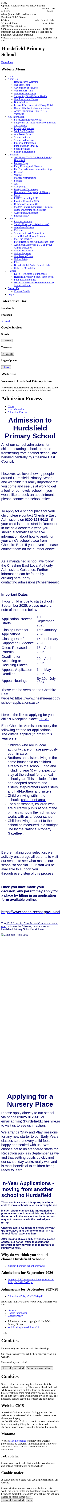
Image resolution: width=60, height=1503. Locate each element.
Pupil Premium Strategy (26, 145)
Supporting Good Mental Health (30, 96)
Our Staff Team (22, 84)
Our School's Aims (23, 90)
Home (11, 76)
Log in (11, 294)
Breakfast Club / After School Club (32, 265)
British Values (21, 102)
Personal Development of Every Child (33, 105)
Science (18, 180)
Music (17, 195)
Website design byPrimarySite (24, 1327)
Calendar (18, 230)
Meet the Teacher (23, 239)
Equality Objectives (24, 128)
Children (12, 271)
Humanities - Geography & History (32, 192)
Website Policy (15, 1315)
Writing (18, 175)
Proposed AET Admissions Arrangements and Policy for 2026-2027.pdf (31, 1281)
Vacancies (19, 113)
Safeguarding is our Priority (28, 119)
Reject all (7, 1368)
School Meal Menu (23, 250)
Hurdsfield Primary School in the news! (34, 276)
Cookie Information (18, 1313)
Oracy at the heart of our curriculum (32, 108)
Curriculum (13, 154)
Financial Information (25, 143)
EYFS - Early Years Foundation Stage (33, 169)
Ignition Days (21, 163)
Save (29, 1500)
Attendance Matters (24, 227)
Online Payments (22, 253)
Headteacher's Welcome (26, 81)
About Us (13, 79)
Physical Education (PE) (26, 201)
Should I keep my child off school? (31, 224)
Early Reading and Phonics (28, 166)
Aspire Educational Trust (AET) (30, 111)
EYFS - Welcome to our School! (30, 273)
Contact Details (22, 291)
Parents (11, 218)
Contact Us (13, 288)
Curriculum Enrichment (26, 212)
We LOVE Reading (24, 131)
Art (15, 183)
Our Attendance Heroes (26, 99)
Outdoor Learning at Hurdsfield (30, 209)
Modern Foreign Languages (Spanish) (33, 207)
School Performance (24, 140)
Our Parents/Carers (23, 256)
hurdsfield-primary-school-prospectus (26, 1266)
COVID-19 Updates (24, 268)
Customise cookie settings (39, 1368)
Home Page (7, 62)
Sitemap (12, 1310)
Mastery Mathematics (25, 177)
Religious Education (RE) (27, 204)
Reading (18, 172)
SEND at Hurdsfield (24, 151)
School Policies (22, 137)
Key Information (16, 116)
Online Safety (21, 259)
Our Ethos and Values (25, 93)
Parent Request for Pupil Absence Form (34, 241)
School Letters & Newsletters (29, 233)
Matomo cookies (17, 1440)
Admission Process (23, 134)
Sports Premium (22, 148)
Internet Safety (21, 215)
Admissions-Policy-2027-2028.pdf (25, 1296)
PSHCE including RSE (26, 198)
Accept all (19, 1368)
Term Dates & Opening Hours (29, 236)
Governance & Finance (26, 87)
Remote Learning (23, 221)
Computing (19, 186)
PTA (16, 262)
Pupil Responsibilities (25, 279)
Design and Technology (26, 189)
